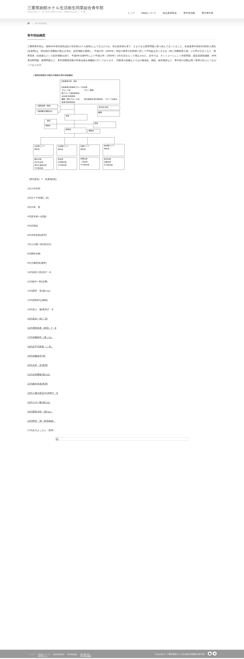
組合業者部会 (170, 13)
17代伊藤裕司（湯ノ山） (40, 337)
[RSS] (210, 654)
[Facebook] (215, 654)
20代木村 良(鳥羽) (37, 365)
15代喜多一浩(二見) (37, 318)
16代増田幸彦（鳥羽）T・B (41, 328)
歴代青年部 (207, 13)
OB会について (148, 13)
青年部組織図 (85, 656)
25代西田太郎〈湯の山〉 (40, 411)
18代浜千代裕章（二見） (40, 346)
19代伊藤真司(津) (36, 356)
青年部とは (42, 656)
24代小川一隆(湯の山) (38, 402)
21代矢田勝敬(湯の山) (38, 374)
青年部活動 (189, 13)
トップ (131, 13)
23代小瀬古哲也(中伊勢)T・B (42, 393)
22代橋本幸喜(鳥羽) (37, 383)
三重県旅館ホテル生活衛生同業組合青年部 (65, 8)
